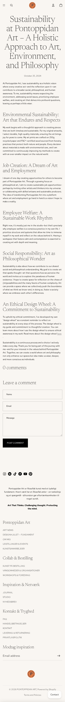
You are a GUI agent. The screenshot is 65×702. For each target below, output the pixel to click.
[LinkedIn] (9, 474)
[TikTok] (15, 474)
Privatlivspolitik (12, 637)
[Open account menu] (53, 5)
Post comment (15, 443)
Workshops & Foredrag (16, 575)
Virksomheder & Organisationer (21, 570)
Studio (7, 597)
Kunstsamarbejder (14, 548)
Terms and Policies (32, 695)
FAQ (5, 619)
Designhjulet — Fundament (18, 534)
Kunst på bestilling (14, 566)
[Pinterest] (30, 474)
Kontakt (7, 628)
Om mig (7, 539)
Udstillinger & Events (15, 544)
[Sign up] (58, 655)
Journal (8, 592)
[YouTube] (25, 474)
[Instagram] (4, 474)
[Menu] (4, 5)
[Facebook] (20, 474)
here (59, 333)
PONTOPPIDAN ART (26, 689)
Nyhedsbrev (10, 601)
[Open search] (11, 5)
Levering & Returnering (16, 633)
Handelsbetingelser (14, 623)
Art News (8, 530)
